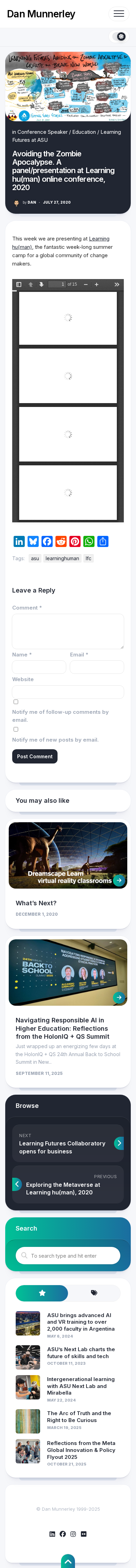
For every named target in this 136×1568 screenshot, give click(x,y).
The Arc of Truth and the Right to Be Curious (79, 1416)
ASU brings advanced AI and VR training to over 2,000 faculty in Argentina (81, 1322)
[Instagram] (73, 1534)
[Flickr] (84, 1534)
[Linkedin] (52, 1534)
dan (29, 202)
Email (79, 654)
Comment (27, 607)
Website (23, 679)
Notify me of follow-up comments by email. (60, 716)
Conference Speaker (42, 132)
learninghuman (62, 558)
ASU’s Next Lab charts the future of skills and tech (81, 1352)
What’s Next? (36, 903)
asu (35, 558)
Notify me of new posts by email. (55, 739)
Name (22, 654)
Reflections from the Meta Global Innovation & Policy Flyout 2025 (81, 1450)
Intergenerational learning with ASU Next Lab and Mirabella (81, 1386)
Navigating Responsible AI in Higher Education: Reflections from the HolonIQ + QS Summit (62, 1028)
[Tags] (94, 1293)
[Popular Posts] (42, 1293)
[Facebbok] (63, 1534)
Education (84, 132)
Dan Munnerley (41, 14)
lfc (88, 558)
